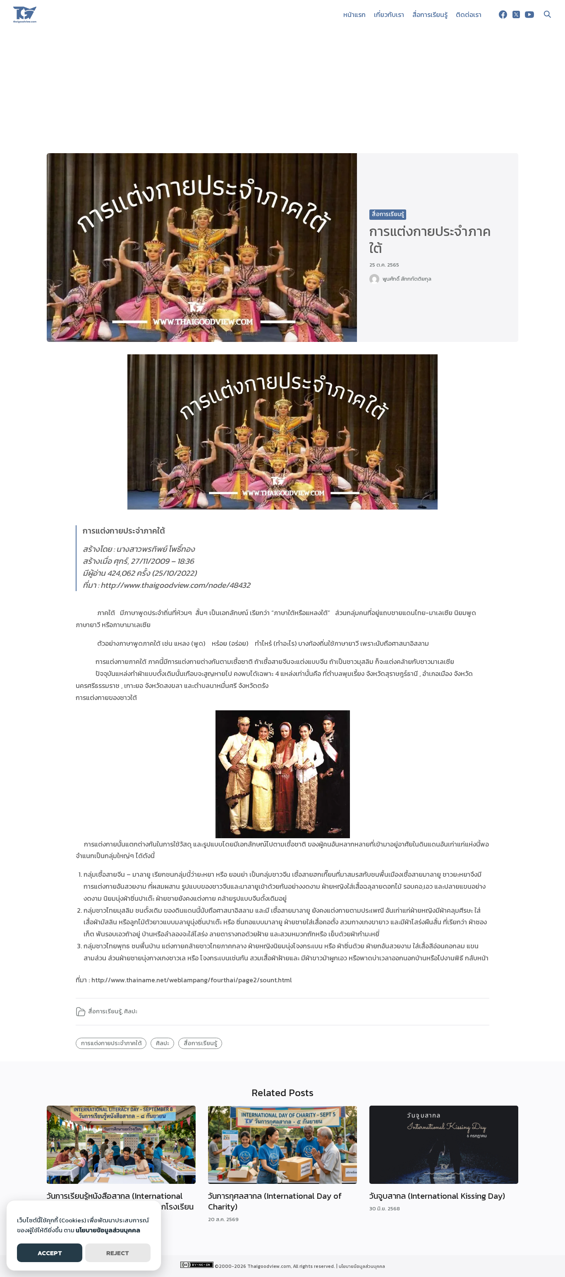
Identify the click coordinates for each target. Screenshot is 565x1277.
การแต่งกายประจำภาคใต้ (111, 1043)
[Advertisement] (282, 91)
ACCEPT (50, 1253)
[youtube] (529, 14)
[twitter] (516, 14)
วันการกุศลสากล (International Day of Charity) (275, 1201)
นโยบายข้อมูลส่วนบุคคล (362, 1266)
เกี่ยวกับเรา (389, 14)
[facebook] (503, 14)
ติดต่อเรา (468, 14)
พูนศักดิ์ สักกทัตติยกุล (407, 279)
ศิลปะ (130, 1011)
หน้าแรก (354, 14)
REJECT (117, 1253)
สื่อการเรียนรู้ (430, 14)
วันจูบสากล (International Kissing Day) (437, 1196)
